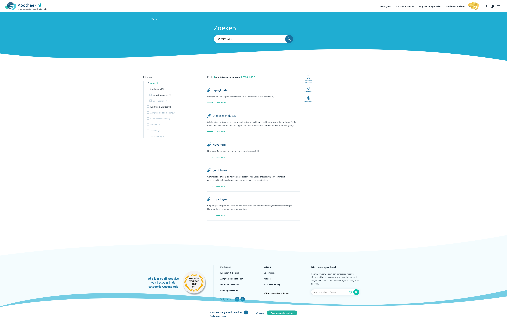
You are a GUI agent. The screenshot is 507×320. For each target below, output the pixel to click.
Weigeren (260, 313)
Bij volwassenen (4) (162, 94)
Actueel (267, 278)
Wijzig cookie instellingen (276, 293)
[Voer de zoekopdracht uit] (289, 39)
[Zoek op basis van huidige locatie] (350, 292)
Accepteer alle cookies (282, 312)
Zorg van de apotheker (430, 6)
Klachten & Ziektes (405, 6)
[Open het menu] (498, 6)
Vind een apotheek (455, 6)
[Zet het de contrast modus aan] (492, 6)
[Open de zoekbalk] (486, 6)
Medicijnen (385, 6)
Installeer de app (272, 284)
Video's (267, 266)
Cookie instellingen (218, 316)
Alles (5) (154, 82)
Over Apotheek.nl (229, 290)
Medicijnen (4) (157, 88)
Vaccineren (269, 272)
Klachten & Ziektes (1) (160, 106)
